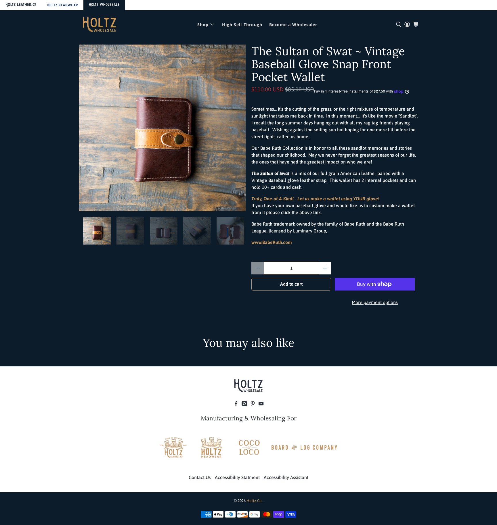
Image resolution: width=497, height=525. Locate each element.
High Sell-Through (242, 24)
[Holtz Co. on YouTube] (261, 404)
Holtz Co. (254, 501)
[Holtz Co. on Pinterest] (252, 404)
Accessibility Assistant (286, 477)
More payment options (375, 302)
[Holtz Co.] (99, 24)
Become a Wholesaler (293, 24)
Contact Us (200, 477)
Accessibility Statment (237, 477)
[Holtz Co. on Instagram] (244, 404)
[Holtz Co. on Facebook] (236, 404)
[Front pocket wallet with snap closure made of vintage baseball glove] (162, 128)
